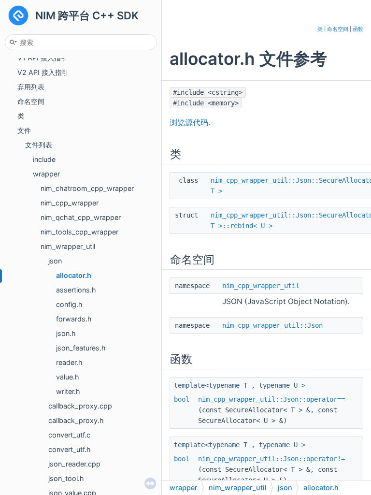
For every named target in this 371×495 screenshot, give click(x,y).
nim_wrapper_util (68, 246)
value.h (67, 377)
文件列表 (38, 145)
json (55, 261)
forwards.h (74, 319)
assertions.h (76, 290)
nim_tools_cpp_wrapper (79, 232)
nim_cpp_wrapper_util (261, 286)
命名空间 (30, 101)
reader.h (69, 362)
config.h (69, 304)
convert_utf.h (69, 449)
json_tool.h (66, 478)
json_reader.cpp (74, 464)
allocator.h (73, 275)
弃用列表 (30, 87)
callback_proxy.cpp (80, 406)
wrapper (46, 174)
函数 (358, 29)
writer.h (68, 391)
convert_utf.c (69, 435)
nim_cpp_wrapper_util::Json (272, 325)
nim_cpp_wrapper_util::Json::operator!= (271, 459)
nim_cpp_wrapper (70, 203)
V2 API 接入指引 (43, 72)
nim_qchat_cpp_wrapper (81, 217)
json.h (66, 333)
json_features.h (81, 348)
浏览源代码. (190, 122)
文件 (24, 130)
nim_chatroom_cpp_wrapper (87, 188)
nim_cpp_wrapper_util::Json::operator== (271, 399)
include (44, 159)
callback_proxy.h (76, 420)
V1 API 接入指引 (42, 58)
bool (181, 399)
